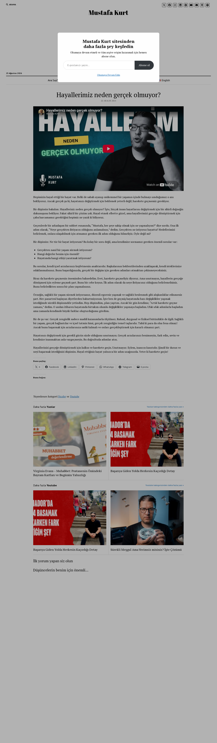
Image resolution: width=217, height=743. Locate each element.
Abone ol (144, 65)
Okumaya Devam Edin (108, 74)
